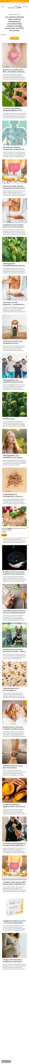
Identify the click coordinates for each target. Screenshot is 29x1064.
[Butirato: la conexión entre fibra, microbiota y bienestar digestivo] (14, 55)
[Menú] (2, 6)
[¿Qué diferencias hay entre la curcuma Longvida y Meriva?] (14, 596)
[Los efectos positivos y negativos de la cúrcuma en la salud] (14, 790)
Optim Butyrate (16, 1)
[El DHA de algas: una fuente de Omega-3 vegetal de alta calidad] (14, 984)
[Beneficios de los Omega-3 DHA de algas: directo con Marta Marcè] (14, 1023)
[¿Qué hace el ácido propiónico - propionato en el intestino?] (14, 288)
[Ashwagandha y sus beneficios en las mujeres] (14, 441)
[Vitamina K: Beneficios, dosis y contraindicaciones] (14, 518)
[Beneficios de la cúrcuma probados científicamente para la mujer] (14, 712)
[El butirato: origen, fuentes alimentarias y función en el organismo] (14, 171)
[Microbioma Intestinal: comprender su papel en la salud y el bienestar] (14, 133)
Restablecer (14, 38)
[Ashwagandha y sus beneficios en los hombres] (14, 365)
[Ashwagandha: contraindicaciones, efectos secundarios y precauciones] (14, 249)
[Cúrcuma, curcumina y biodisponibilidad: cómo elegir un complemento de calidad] (14, 94)
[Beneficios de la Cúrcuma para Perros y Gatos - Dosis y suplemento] (14, 635)
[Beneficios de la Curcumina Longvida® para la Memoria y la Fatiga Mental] (14, 557)
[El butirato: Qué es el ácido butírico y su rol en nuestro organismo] (14, 210)
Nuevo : (11, 1)
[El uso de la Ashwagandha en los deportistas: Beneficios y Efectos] (14, 829)
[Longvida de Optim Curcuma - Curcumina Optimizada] (14, 906)
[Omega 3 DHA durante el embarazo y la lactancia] (14, 945)
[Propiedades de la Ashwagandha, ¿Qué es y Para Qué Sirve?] (14, 480)
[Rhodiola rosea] (14, 404)
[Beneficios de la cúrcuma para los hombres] (14, 751)
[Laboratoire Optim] (14, 6)
